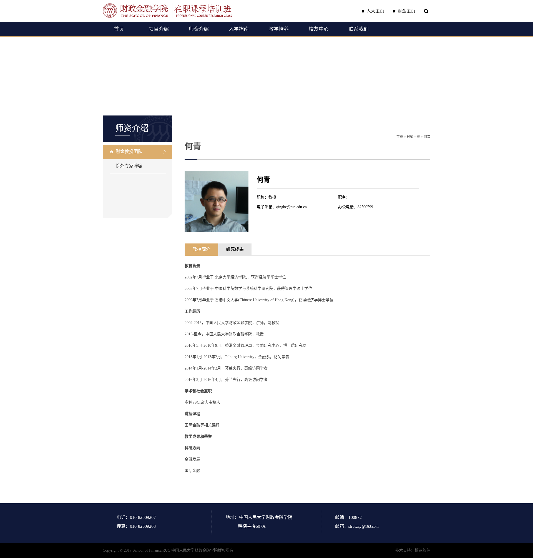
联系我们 (359, 29)
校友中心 (319, 29)
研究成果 (235, 249)
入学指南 (239, 29)
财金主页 (406, 11)
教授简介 (201, 249)
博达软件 (422, 550)
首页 (119, 29)
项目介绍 (159, 29)
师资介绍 (199, 29)
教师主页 (413, 137)
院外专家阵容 (129, 166)
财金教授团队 (129, 151)
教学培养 (279, 29)
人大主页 (375, 11)
